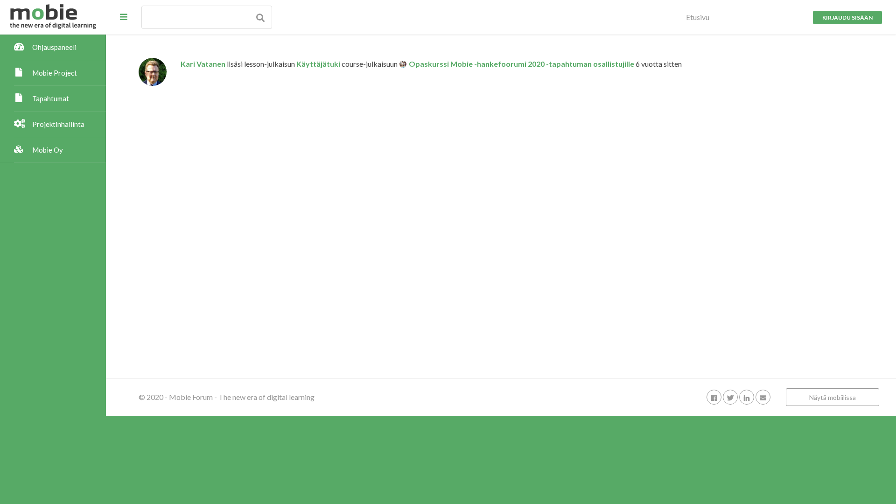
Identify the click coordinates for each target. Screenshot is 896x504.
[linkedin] (746, 396)
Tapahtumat (50, 98)
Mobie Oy (47, 150)
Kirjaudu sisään (847, 17)
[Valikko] (123, 17)
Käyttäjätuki (318, 63)
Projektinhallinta (58, 124)
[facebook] (714, 396)
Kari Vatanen (203, 63)
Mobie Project (54, 73)
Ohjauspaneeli (54, 47)
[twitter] (730, 396)
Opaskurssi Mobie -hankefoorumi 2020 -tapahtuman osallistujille (521, 63)
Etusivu (697, 17)
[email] (763, 396)
